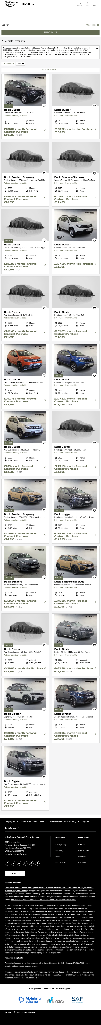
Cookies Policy (25, 822)
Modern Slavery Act (71, 822)
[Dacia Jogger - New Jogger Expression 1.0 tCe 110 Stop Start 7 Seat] (75, 494)
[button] (23, 64)
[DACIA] (28, 4)
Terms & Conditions (40, 822)
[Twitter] (13, 863)
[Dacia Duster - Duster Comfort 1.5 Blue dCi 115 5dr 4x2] (25, 90)
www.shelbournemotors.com (16, 854)
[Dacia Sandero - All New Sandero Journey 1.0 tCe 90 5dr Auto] (25, 562)
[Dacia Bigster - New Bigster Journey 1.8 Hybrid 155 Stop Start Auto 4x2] (25, 761)
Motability (59, 850)
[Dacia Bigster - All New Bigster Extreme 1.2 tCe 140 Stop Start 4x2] (75, 694)
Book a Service (60, 862)
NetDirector (9, 1012)
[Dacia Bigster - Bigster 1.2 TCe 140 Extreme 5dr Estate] (25, 694)
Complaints (85, 822)
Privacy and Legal (55, 822)
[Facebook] (7, 863)
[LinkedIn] (25, 863)
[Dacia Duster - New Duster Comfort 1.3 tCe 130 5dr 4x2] (75, 225)
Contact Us (82, 856)
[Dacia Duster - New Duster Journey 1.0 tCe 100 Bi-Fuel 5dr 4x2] (25, 427)
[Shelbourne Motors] (11, 4)
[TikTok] (37, 863)
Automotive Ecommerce (26, 1012)
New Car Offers (84, 850)
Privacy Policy (60, 845)
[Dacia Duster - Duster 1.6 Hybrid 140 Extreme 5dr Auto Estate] (75, 629)
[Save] (44, 106)
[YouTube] (19, 863)
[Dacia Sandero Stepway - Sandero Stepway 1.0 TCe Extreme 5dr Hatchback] (75, 562)
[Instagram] (31, 863)
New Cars (81, 845)
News (57, 856)
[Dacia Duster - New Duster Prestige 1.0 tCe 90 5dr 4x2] (75, 360)
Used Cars (82, 862)
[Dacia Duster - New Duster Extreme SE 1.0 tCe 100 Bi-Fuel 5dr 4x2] (25, 360)
